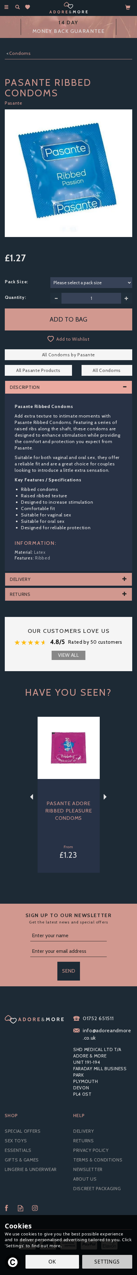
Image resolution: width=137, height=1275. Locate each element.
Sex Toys (16, 1141)
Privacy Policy (91, 1150)
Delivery (83, 1131)
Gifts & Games (22, 1160)
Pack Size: (16, 282)
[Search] (17, 7)
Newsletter (88, 1169)
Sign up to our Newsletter (68, 918)
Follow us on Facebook (6, 1208)
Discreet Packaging (97, 1188)
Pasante (13, 103)
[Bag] (128, 7)
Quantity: (15, 297)
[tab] (68, 387)
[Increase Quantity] (126, 298)
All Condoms (107, 370)
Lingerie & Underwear (31, 1169)
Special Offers (23, 1131)
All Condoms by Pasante (68, 355)
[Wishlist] (28, 7)
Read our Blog (21, 1208)
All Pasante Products (38, 370)
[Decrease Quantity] (55, 298)
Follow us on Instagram (35, 1208)
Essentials (18, 1150)
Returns (83, 1141)
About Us (85, 1179)
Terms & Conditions (98, 1160)
